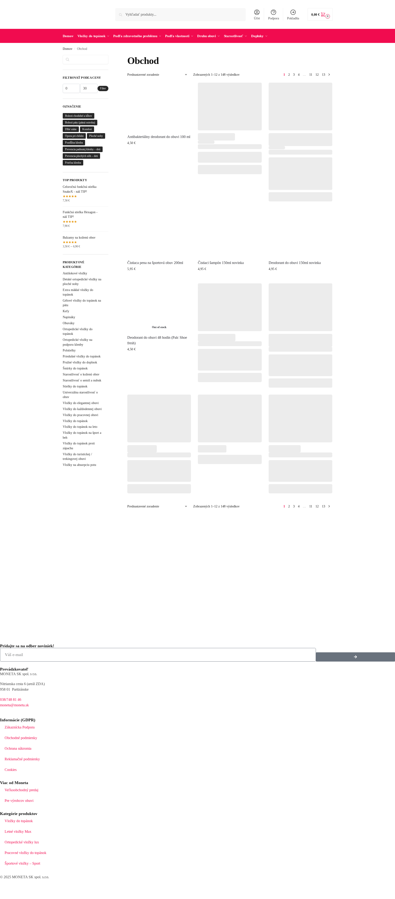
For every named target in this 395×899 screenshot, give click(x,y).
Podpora (273, 18)
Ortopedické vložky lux (22, 842)
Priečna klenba (73, 162)
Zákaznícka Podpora (20, 727)
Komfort (87, 129)
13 (323, 74)
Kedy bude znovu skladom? (159, 359)
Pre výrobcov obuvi (19, 801)
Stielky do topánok (75, 386)
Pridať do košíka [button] (159, 152)
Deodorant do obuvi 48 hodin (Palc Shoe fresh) (157, 340)
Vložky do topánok (75, 421)
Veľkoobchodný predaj (21, 790)
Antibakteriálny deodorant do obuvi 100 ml (158, 137)
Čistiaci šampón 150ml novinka (221, 263)
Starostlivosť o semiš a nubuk (82, 380)
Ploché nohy (96, 136)
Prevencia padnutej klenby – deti (82, 149)
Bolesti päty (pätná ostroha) (80, 122)
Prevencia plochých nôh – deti (81, 156)
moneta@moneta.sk (14, 705)
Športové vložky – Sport (22, 863)
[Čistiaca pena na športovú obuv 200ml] (159, 232)
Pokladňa (293, 18)
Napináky (69, 317)
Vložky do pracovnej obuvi (80, 415)
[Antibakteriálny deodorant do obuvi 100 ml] (159, 106)
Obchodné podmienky (21, 738)
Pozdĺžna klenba (74, 142)
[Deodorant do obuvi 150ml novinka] (300, 232)
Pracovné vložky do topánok (25, 853)
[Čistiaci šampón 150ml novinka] (229, 232)
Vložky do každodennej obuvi (82, 409)
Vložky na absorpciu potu (79, 465)
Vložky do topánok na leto (80, 427)
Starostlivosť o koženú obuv (81, 374)
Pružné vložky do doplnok (80, 362)
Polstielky (69, 350)
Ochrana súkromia (18, 748)
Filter (103, 88)
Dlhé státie (71, 129)
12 (317, 74)
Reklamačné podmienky (22, 759)
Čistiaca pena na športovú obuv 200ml (155, 263)
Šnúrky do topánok (75, 368)
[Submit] (355, 657)
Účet (257, 18)
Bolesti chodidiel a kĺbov (78, 115)
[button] (320, 14)
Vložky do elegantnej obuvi (81, 403)
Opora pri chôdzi (74, 136)
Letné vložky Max (18, 831)
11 (310, 74)
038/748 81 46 (10, 699)
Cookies (11, 770)
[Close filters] (109, 57)
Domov (67, 49)
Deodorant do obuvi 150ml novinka (295, 263)
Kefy (66, 311)
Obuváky (68, 323)
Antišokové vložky (75, 273)
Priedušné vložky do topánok (82, 356)
